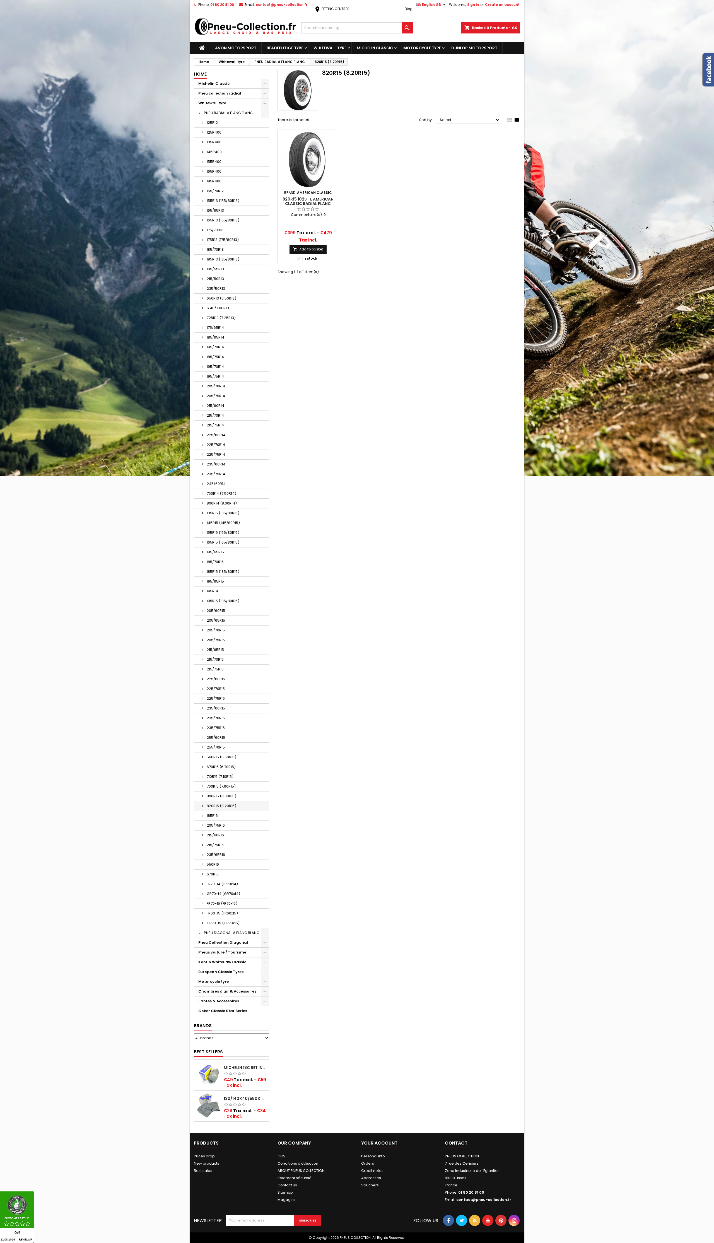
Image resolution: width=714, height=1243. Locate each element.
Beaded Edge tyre (285, 48)
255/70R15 (216, 747)
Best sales (203, 1170)
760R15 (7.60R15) (221, 786)
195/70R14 (215, 366)
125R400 (214, 132)
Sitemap (285, 1192)
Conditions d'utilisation (298, 1163)
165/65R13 (215, 210)
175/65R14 (215, 327)
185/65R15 (215, 552)
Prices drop (204, 1156)
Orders (367, 1163)
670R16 (213, 874)
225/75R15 (216, 698)
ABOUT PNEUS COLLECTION (301, 1170)
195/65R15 (215, 581)
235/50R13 (216, 288)
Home (200, 74)
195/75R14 (215, 376)
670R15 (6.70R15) (221, 766)
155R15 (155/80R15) (223, 532)
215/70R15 (215, 659)
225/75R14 (216, 454)
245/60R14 (216, 483)
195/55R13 (215, 269)
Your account (379, 1143)
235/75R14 (216, 474)
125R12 (212, 122)
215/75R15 (215, 669)
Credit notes (372, 1170)
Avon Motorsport (235, 48)
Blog (409, 8)
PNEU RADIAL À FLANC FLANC (228, 112)
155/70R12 (215, 191)
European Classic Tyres (220, 971)
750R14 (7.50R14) (221, 493)
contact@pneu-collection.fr (281, 4)
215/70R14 (215, 415)
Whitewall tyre (329, 48)
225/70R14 (216, 444)
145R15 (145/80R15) (223, 522)
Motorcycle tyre (422, 48)
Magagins (287, 1199)
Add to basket (308, 249)
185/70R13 (215, 249)
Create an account (502, 4)
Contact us (287, 1185)
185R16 (212, 815)
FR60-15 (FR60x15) (222, 913)
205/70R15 (216, 630)
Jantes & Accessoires (218, 1001)
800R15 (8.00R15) (221, 796)
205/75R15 (216, 640)
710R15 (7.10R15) (220, 776)
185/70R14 (215, 347)
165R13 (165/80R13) (223, 220)
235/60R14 (216, 464)
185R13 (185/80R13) (223, 259)
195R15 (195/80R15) (223, 601)
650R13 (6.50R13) (221, 298)
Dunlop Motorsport (474, 48)
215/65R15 (215, 649)
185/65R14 (215, 337)
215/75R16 (215, 845)
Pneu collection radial (219, 93)
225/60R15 (216, 679)
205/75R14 (216, 396)
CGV (282, 1156)
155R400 (214, 161)
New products (206, 1163)
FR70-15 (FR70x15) (222, 903)
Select (470, 120)
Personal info (373, 1156)
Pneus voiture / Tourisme (222, 952)
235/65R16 (216, 854)
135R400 (214, 142)
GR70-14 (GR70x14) (223, 893)
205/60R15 (216, 610)
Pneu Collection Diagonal (223, 942)
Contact (456, 1143)
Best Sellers (208, 1052)
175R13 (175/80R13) (223, 239)
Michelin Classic (375, 48)
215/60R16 (215, 835)
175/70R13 (215, 230)
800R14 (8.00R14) (222, 503)
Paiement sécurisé (295, 1178)
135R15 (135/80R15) (223, 513)
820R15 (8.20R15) (221, 805)
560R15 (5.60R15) (221, 757)
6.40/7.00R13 (218, 308)
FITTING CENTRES (331, 8)
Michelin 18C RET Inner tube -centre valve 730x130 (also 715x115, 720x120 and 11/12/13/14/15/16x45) (245, 1067)
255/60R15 (216, 737)
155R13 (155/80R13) (223, 200)
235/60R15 (216, 708)
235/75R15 (216, 727)
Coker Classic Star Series (222, 1010)
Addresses (371, 1178)
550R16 (213, 864)
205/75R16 (216, 825)
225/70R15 (216, 688)
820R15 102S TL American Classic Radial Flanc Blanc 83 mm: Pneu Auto (308, 203)
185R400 (214, 181)
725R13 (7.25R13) (221, 317)
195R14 (212, 591)
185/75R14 (215, 356)
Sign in (473, 4)
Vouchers (370, 1185)
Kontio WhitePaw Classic (222, 962)
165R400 (214, 171)
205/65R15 (216, 620)
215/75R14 (215, 425)
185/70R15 (215, 561)
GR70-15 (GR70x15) (223, 923)
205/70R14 (216, 386)
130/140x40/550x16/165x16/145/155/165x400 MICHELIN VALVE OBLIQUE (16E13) (245, 1098)
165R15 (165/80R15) (223, 542)
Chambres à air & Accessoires (227, 991)
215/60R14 (215, 405)
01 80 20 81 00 (222, 4)
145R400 (214, 152)
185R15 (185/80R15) (223, 571)
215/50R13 (215, 278)
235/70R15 (216, 718)
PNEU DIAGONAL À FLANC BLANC (231, 932)
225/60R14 (216, 435)
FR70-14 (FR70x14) (222, 884)
